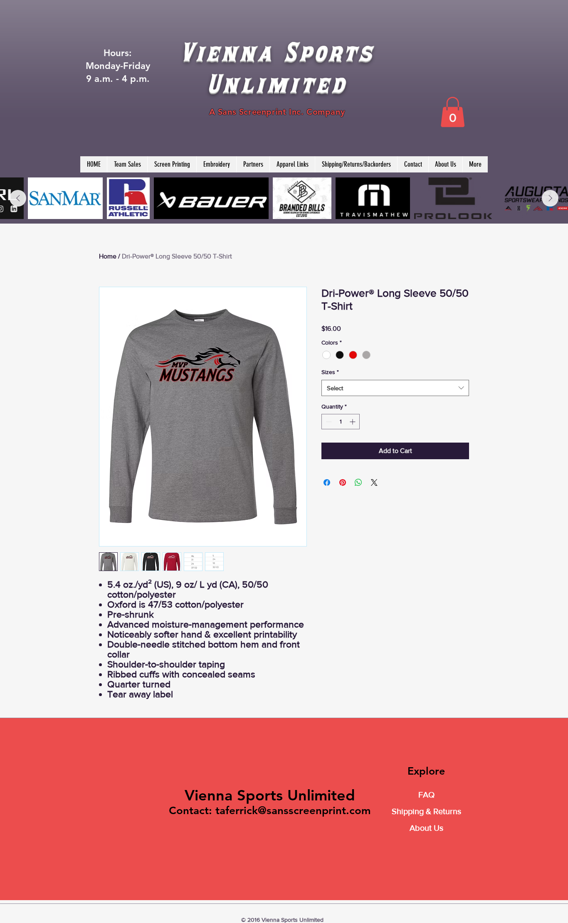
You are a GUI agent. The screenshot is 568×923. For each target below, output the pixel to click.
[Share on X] (374, 482)
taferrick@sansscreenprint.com (293, 810)
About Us (426, 827)
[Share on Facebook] (327, 482)
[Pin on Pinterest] (343, 482)
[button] (452, 112)
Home (107, 256)
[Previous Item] (18, 198)
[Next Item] (550, 198)
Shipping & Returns (426, 811)
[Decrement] (328, 421)
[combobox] (395, 388)
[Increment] (353, 421)
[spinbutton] (340, 421)
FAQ (426, 794)
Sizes (330, 372)
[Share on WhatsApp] (358, 482)
